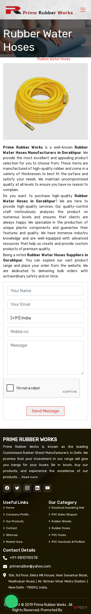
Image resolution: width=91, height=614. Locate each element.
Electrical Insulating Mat (68, 507)
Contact (11, 528)
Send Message (45, 411)
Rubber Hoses (61, 528)
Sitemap (12, 534)
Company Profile (17, 514)
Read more (29, 477)
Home (26, 59)
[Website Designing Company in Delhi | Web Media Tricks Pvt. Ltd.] (80, 607)
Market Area (14, 541)
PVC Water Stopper (64, 514)
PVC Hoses (59, 534)
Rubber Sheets (61, 521)
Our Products (15, 521)
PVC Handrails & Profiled (68, 541)
